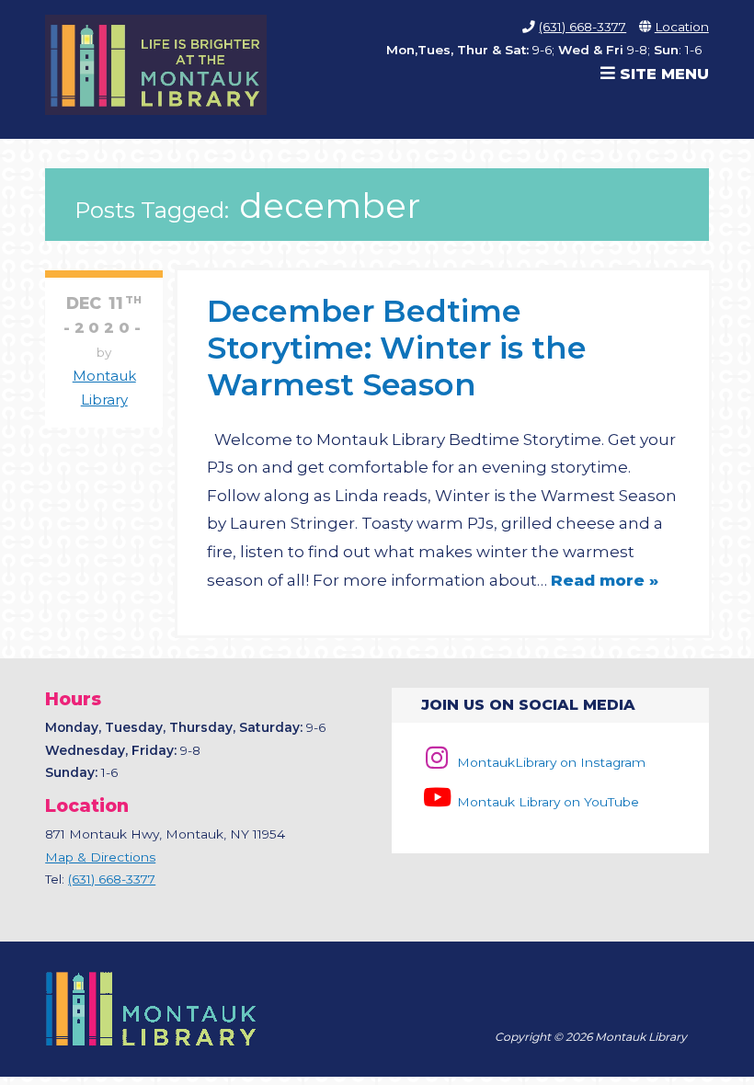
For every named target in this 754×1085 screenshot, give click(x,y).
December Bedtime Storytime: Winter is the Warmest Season (397, 347)
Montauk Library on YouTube (545, 801)
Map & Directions (100, 857)
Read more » (604, 580)
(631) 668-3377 (582, 26)
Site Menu (662, 73)
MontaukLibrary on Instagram (549, 762)
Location (682, 26)
